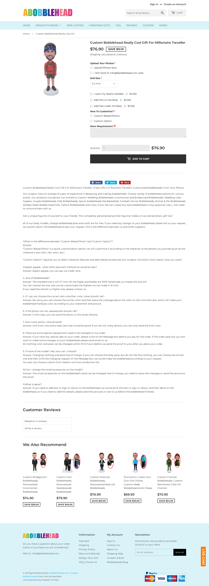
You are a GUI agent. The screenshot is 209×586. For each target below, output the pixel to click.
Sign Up (180, 552)
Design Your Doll (88, 557)
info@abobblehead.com (45, 553)
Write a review (33, 428)
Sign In (111, 541)
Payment (131, 25)
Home (26, 25)
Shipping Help (115, 553)
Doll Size (95, 78)
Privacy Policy (87, 549)
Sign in (154, 4)
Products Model (47, 25)
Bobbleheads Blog (117, 562)
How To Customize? (102, 111)
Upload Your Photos (102, 63)
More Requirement (101, 126)
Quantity (95, 148)
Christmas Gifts (99, 25)
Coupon (148, 25)
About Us (112, 549)
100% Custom (75, 25)
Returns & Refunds (89, 553)
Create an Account (175, 4)
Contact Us (113, 545)
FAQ (118, 25)
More (162, 25)
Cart (179, 12)
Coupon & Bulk (115, 557)
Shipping (95, 54)
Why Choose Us (88, 562)
